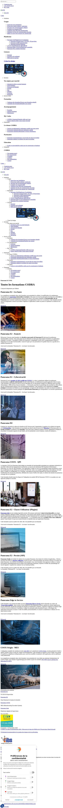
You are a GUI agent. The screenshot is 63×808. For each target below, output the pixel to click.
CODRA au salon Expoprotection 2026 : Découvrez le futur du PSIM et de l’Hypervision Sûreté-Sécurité (28, 729)
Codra (2, 15)
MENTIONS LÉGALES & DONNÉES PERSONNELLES (20, 803)
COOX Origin (42, 651)
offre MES (26, 651)
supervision (12, 297)
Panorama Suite (5, 708)
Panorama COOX (5, 702)
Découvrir (3, 305)
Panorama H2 (4, 697)
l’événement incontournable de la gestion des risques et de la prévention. (19, 732)
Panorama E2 (4, 691)
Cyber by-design (9, 61)
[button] (6, 18)
